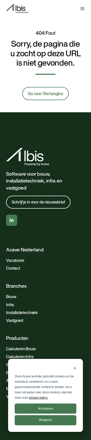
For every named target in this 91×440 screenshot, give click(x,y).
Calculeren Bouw (21, 349)
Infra (10, 305)
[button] (82, 8)
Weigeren (45, 420)
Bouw (11, 297)
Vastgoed (14, 320)
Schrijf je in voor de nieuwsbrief (38, 202)
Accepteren (45, 408)
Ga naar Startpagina (45, 93)
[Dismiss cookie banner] (74, 368)
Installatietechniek (22, 312)
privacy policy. (38, 397)
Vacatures (15, 260)
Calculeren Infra (19, 357)
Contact (13, 268)
